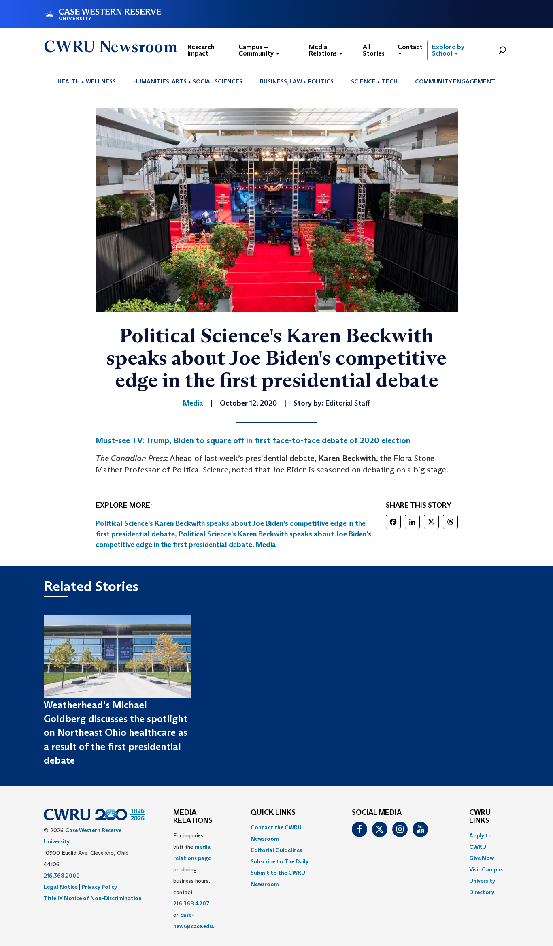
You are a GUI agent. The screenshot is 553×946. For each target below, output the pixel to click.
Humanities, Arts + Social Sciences (187, 81)
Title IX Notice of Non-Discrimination (93, 898)
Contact (410, 47)
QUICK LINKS (273, 813)
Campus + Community (256, 50)
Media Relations (323, 50)
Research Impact (201, 50)
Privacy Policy (99, 886)
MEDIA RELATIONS (193, 817)
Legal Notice (60, 886)
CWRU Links (480, 817)
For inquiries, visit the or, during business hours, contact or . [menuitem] (193, 881)
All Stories (374, 50)
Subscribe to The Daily (279, 861)
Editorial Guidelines (276, 850)
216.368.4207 (191, 903)
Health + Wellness (86, 81)
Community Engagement (455, 81)
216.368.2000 (62, 875)
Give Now (481, 858)
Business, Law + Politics (297, 81)
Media (266, 544)
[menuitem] (87, 81)
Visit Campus (486, 869)
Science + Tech (374, 81)
